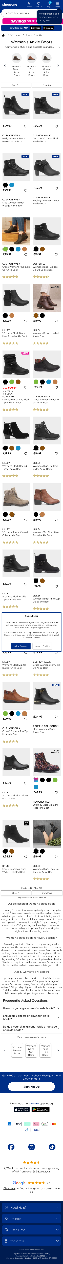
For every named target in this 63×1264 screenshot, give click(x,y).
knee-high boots (45, 925)
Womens (15, 35)
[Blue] (11, 185)
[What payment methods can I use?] (31, 1127)
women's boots (10, 984)
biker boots (10, 928)
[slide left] (5, 66)
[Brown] (42, 249)
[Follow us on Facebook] (11, 1147)
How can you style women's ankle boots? (29, 1008)
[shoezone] (10, 5)
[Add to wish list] (25, 126)
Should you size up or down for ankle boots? (26, 1017)
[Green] (11, 382)
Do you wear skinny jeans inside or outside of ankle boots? (30, 1028)
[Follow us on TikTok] (52, 1147)
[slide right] (58, 66)
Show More (47, 893)
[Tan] (24, 249)
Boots (29, 35)
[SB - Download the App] (31, 28)
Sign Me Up (32, 1087)
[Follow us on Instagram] (31, 1147)
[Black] (11, 249)
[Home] (3, 35)
